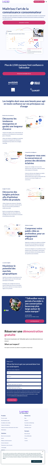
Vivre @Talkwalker (28, 435)
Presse (25, 438)
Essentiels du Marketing (29, 422)
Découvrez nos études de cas (24, 73)
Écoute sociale (4, 418)
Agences (3, 449)
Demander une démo (39, 1)
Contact (26, 440)
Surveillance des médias (5, 422)
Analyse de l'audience (5, 425)
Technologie (3, 447)
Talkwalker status (27, 425)
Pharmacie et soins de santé (6, 445)
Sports (2, 438)
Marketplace (3, 429)
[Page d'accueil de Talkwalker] (24, 412)
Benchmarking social (5, 420)
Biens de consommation (6, 435)
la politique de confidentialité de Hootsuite (19, 395)
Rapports (26, 420)
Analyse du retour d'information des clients (9, 427)
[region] (23, 457)
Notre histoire (27, 433)
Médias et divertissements (6, 440)
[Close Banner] (42, 451)
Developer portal (27, 427)
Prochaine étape (12, 399)
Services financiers (5, 442)
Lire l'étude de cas (34, 321)
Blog (25, 418)
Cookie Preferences (37, 461)
